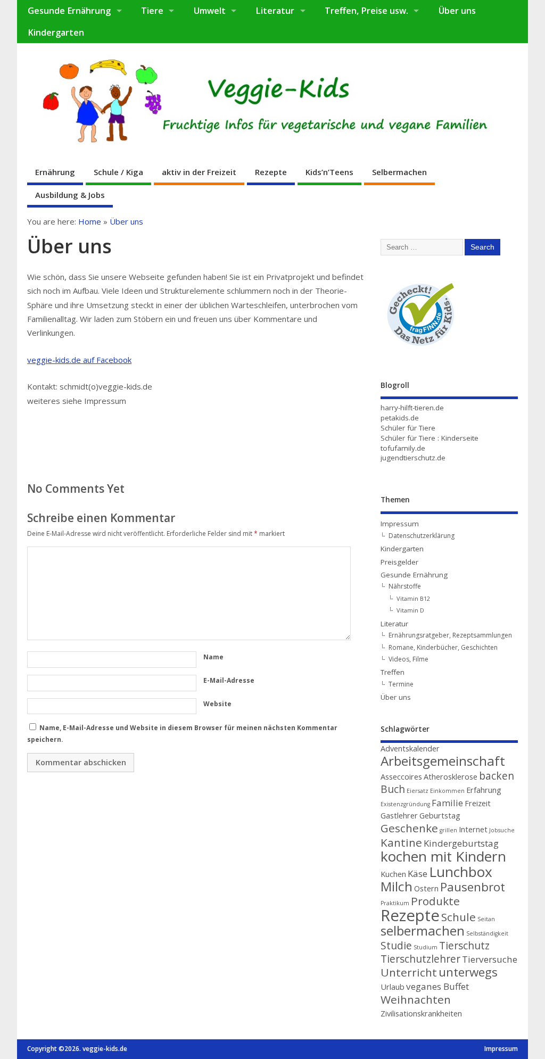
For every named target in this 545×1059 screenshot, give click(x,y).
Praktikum (395, 903)
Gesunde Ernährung (69, 10)
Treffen (392, 672)
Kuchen (393, 874)
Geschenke (409, 828)
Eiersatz (417, 791)
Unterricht (409, 972)
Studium (425, 947)
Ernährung (55, 172)
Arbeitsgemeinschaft (443, 761)
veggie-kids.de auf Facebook (79, 359)
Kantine (401, 842)
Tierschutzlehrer (420, 959)
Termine (401, 684)
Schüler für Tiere (408, 428)
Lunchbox (460, 871)
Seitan (486, 919)
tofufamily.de (403, 448)
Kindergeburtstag (461, 843)
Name (213, 656)
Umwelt (210, 10)
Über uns (457, 10)
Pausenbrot (472, 887)
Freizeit (478, 803)
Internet (473, 829)
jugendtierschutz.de (413, 457)
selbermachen (423, 930)
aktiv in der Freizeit (199, 172)
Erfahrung (483, 790)
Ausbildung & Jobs (70, 194)
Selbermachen (399, 172)
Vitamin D (410, 610)
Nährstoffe (405, 586)
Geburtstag (439, 815)
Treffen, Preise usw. (366, 10)
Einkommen (447, 791)
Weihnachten (416, 999)
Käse (417, 873)
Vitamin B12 (413, 598)
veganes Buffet (437, 986)
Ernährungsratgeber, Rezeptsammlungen (450, 635)
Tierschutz (464, 946)
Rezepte (271, 172)
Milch (396, 886)
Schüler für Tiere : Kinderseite (429, 438)
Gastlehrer (399, 815)
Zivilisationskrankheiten (421, 1013)
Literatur (274, 10)
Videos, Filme (408, 659)
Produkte (435, 900)
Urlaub (392, 987)
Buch (393, 789)
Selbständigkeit (487, 933)
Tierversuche (489, 959)
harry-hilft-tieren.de (412, 407)
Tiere (152, 10)
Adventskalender (410, 748)
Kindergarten (56, 32)
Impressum (400, 523)
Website (217, 703)
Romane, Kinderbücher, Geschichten (443, 647)
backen (496, 776)
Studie (396, 946)
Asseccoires (401, 777)
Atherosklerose (450, 777)
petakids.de (400, 418)
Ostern (426, 888)
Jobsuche (502, 830)
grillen (448, 830)
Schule (458, 916)
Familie (447, 803)
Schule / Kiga (118, 172)
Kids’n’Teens (329, 172)
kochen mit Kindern (443, 856)
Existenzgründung (405, 804)
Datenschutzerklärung (422, 535)
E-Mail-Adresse (228, 680)
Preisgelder (399, 562)
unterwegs (468, 972)
